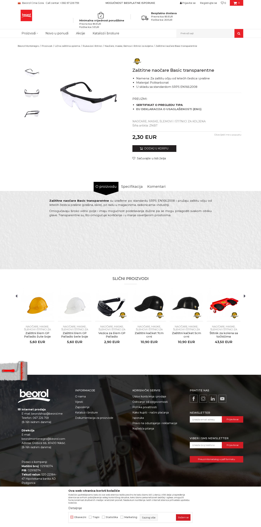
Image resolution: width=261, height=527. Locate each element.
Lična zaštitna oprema (67, 45)
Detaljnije (75, 508)
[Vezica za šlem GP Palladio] (111, 304)
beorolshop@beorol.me (47, 413)
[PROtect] (137, 61)
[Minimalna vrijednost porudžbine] (101, 15)
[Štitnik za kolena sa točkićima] (223, 304)
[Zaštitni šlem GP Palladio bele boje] (74, 304)
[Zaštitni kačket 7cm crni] (149, 304)
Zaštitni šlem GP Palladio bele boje (74, 334)
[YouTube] (222, 398)
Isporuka (138, 418)
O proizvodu (106, 187)
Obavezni (80, 517)
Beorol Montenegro (28, 45)
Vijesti (79, 402)
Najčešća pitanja (143, 428)
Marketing (130, 517)
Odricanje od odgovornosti (150, 402)
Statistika (112, 517)
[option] (130, 3)
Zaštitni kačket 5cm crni (186, 334)
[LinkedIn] (212, 398)
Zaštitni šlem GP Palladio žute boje (37, 334)
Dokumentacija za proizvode (94, 418)
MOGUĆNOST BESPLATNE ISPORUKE (130, 2)
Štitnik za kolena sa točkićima (224, 334)
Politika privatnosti (144, 407)
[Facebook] (193, 398)
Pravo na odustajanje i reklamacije (154, 423)
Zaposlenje (82, 407)
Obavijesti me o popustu (227, 134)
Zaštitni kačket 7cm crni (149, 334)
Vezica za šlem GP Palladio (111, 334)
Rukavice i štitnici (92, 45)
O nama (80, 396)
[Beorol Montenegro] (26, 15)
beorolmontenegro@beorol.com (43, 439)
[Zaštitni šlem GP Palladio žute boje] (37, 304)
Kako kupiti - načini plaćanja (150, 412)
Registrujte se (208, 2)
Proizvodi (47, 45)
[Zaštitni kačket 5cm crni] (186, 304)
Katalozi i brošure (86, 412)
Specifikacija (132, 187)
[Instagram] (203, 398)
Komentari (156, 187)
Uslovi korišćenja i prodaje (149, 396)
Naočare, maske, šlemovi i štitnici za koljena (129, 45)
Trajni (95, 517)
